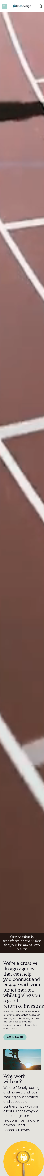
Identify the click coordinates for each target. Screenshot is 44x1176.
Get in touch (15, 1037)
